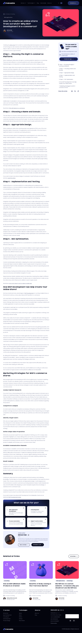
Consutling (6, 580)
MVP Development (29, 293)
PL (58, 3)
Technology (69, 580)
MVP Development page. (15, 497)
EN (61, 3)
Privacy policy (54, 623)
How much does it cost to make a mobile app (20, 283)
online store (12, 45)
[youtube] (74, 620)
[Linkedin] (70, 620)
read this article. (12, 178)
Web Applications (8, 17)
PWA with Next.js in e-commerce (17, 108)
